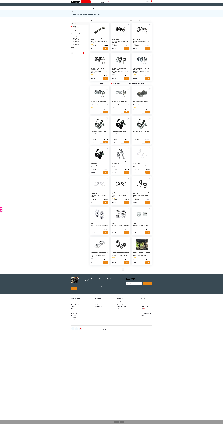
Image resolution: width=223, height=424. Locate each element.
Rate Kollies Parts (74, 310)
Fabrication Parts (84, 5)
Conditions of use (75, 311)
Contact (73, 302)
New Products (130, 5)
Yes (116, 421)
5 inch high (76, 44)
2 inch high (76, 39)
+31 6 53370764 (102, 284)
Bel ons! (74, 288)
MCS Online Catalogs (118, 5)
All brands (75, 26)
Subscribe (147, 283)
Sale (125, 5)
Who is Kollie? (74, 301)
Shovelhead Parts (93, 5)
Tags (73, 11)
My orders (97, 302)
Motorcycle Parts (75, 5)
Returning (73, 308)
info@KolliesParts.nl (104, 286)
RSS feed (119, 327)
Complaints (73, 317)
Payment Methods (75, 304)
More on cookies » (130, 421)
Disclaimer (73, 315)
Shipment (73, 306)
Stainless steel (76, 33)
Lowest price (142, 20)
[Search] (136, 1)
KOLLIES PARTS (76, 27)
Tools (110, 5)
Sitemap (73, 319)
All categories (85, 1)
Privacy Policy (74, 313)
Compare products (99, 306)
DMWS (115, 327)
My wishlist (97, 304)
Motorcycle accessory (103, 5)
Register (96, 301)
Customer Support (103, 2)
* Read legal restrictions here (131, 286)
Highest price (149, 20)
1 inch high (75, 38)
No (122, 421)
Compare (94, 45)
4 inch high (76, 42)
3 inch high (76, 41)
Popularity (136, 20)
